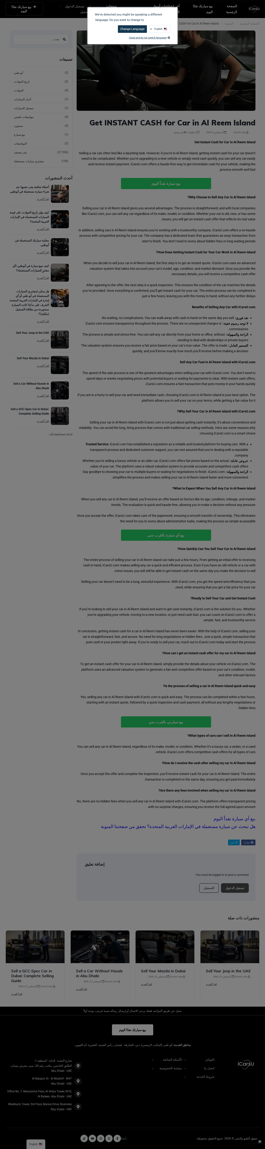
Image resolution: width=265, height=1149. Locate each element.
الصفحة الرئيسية (231, 9)
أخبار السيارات (22, 99)
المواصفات (20, 143)
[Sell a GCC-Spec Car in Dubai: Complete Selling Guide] (60, 416)
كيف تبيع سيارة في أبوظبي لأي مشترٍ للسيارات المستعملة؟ (31, 268)
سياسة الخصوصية (171, 1068)
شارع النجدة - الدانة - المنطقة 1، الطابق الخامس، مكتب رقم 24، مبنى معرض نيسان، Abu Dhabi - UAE (41, 1065)
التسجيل (209, 888)
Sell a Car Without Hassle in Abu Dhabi (31, 386)
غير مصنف (178, 132)
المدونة (229, 23)
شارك (246, 842)
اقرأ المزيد (43, 199)
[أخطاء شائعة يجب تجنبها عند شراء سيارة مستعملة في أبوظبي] (60, 194)
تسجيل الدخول (235, 888)
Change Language (132, 29)
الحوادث (18, 90)
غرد (232, 842)
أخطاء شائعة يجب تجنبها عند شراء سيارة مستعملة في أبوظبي (29, 189)
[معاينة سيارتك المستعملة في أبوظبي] (60, 247)
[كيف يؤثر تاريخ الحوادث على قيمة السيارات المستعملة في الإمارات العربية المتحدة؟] (60, 219)
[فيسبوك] (117, 1138)
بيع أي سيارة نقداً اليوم (234, 818)
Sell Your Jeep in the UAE (32, 333)
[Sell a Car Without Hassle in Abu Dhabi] (60, 390)
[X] (109, 1138)
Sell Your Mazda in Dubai (33, 358)
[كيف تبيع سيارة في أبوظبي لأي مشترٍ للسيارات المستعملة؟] (60, 273)
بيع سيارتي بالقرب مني (166, 722)
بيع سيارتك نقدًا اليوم (203, 9)
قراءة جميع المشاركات (60, 433)
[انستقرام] (100, 1138)
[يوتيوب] (92, 1138)
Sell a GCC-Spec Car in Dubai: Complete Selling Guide (30, 411)
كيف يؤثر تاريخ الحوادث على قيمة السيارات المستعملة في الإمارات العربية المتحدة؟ (29, 217)
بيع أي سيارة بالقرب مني (166, 535)
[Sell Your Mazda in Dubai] (60, 365)
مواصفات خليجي (24, 117)
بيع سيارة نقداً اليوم (166, 183)
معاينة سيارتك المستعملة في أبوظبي (32, 243)
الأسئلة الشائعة (172, 1059)
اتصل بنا (209, 1068)
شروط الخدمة (205, 1076)
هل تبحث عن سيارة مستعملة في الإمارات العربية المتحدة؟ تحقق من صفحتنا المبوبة (178, 826)
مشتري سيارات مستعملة (29, 161)
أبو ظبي (18, 73)
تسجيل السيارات (24, 108)
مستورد (18, 126)
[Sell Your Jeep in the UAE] (60, 340)
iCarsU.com (239, 132)
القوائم (210, 1059)
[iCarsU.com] (254, 9)
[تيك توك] (84, 1138)
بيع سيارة (19, 134)
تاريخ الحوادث (22, 81)
